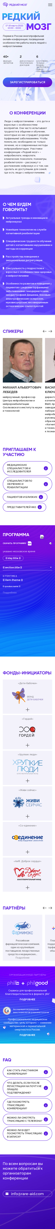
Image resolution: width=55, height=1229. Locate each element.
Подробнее (22, 957)
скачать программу (14, 543)
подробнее (27, 999)
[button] (45, 331)
